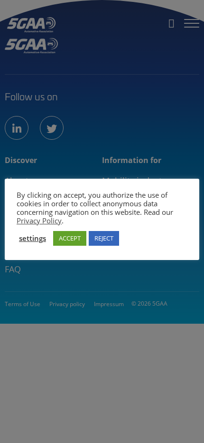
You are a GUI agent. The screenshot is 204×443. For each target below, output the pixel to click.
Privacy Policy (39, 220)
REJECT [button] (103, 238)
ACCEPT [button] (70, 238)
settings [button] (32, 238)
